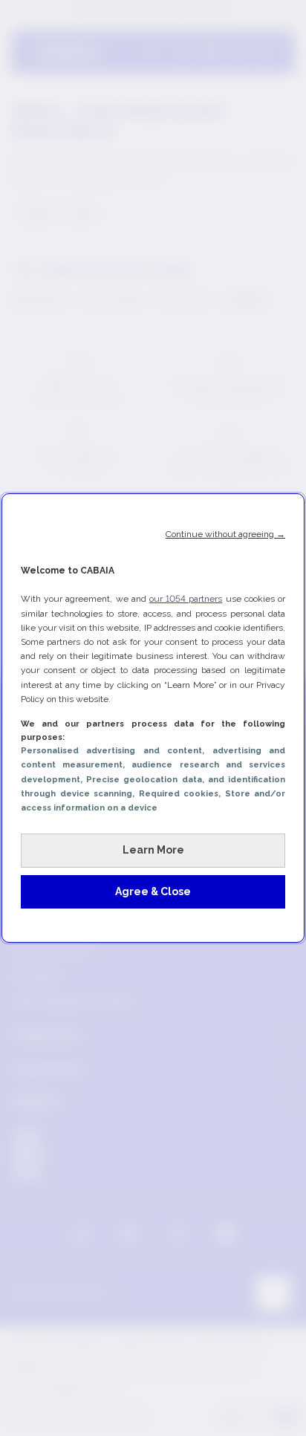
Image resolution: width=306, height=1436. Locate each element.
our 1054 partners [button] (185, 599)
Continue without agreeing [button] (225, 534)
